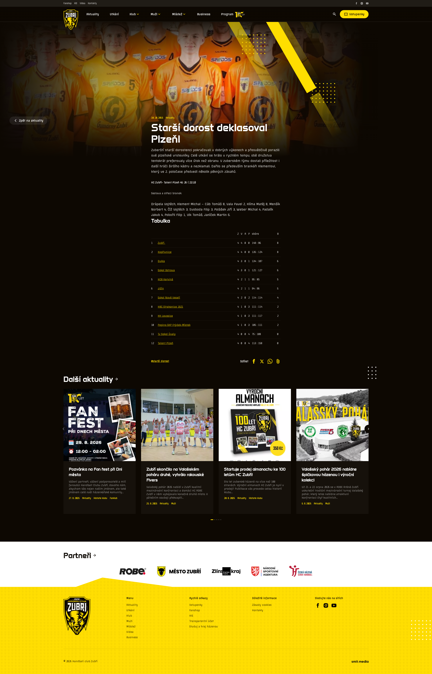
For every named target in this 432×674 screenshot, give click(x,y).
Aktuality (92, 14)
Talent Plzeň (165, 343)
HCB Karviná (165, 279)
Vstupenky (356, 14)
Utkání (114, 14)
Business (203, 14)
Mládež (177, 14)
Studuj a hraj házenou (203, 626)
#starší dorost (160, 361)
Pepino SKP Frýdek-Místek (174, 325)
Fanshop (67, 3)
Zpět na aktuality (31, 120)
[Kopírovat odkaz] (278, 361)
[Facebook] (356, 3)
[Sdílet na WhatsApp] (270, 361)
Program (227, 14)
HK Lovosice (165, 315)
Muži (154, 14)
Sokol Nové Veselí (169, 297)
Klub (133, 14)
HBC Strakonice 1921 (170, 306)
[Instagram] (361, 3)
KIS (75, 3)
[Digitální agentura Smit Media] (360, 661)
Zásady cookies (262, 604)
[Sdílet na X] (262, 361)
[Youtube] (367, 3)
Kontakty (92, 3)
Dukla (161, 261)
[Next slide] (368, 429)
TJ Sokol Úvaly (167, 334)
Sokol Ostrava (166, 270)
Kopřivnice (164, 252)
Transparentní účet (201, 621)
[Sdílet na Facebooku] (253, 361)
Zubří (161, 242)
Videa (82, 3)
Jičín (161, 288)
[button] (212, 519)
